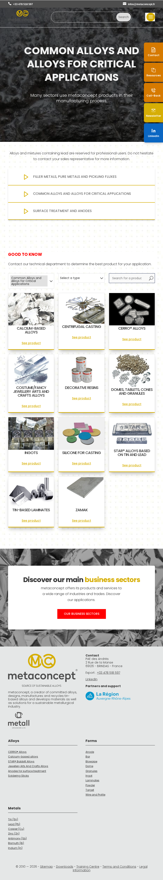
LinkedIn (91, 679)
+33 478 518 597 (23, 4)
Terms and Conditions (119, 866)
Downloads (64, 866)
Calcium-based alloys (23, 756)
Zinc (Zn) (14, 833)
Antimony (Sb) (17, 838)
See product (31, 343)
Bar (88, 756)
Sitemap (46, 866)
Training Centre (87, 866)
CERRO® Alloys (17, 752)
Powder (90, 785)
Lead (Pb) (14, 824)
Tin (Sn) (13, 819)
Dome (89, 766)
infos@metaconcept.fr (141, 4)
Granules (91, 771)
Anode (90, 752)
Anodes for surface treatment (27, 771)
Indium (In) (15, 848)
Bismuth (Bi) (16, 843)
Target (90, 790)
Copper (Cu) (16, 829)
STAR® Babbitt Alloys (21, 761)
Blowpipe (91, 761)
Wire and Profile (95, 794)
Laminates (92, 780)
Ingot (89, 775)
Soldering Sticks (18, 775)
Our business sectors (81, 614)
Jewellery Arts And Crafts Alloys (28, 766)
